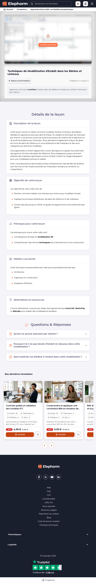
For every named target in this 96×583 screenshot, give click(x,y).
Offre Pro (49, 502)
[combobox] (50, 3)
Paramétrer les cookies (49, 514)
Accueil (9, 9)
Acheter (21, 434)
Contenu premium (48, 45)
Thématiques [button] (14, 534)
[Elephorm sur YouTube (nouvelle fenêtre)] (52, 477)
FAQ (49, 491)
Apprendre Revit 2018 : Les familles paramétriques (51, 9)
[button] (44, 445)
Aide (49, 487)
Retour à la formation (20, 81)
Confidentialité (48, 499)
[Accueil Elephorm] (48, 466)
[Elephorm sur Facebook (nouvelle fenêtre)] (39, 477)
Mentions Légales (49, 510)
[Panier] (78, 3)
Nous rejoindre (48, 506)
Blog (49, 517)
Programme (50, 580)
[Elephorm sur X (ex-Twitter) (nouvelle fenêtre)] (45, 477)
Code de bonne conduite (49, 521)
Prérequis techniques (49, 525)
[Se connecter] (85, 3)
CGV (49, 495)
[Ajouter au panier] (37, 434)
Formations (22, 9)
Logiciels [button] (12, 544)
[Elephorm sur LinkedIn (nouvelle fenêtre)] (58, 477)
